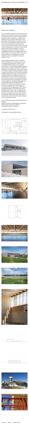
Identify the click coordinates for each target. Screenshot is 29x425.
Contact (3, 422)
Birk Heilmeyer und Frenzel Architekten (13, 2)
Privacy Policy (16, 422)
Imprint (9, 422)
